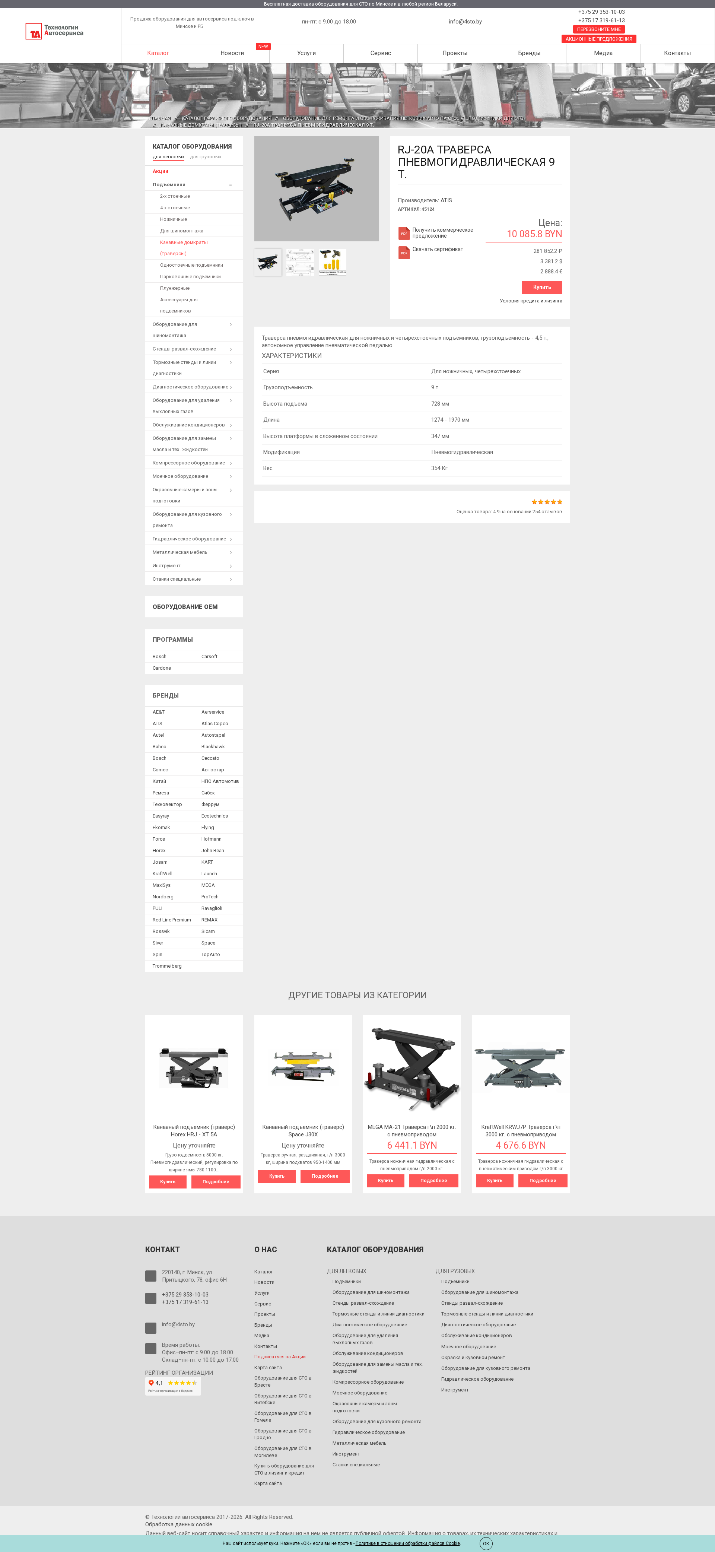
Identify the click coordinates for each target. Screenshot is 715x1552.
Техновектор (167, 804)
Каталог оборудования (192, 146)
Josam (160, 862)
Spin (157, 954)
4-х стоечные (175, 207)
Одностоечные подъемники (191, 265)
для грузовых (205, 156)
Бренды (529, 53)
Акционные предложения (599, 39)
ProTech (210, 896)
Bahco (159, 746)
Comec (160, 769)
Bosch (159, 656)
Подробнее (216, 1181)
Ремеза (161, 793)
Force (159, 839)
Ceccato (210, 758)
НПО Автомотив (220, 781)
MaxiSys (162, 885)
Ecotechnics (214, 816)
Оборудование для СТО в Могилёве (283, 1451)
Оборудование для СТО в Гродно (283, 1434)
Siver (158, 943)
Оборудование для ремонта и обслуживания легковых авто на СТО (370, 118)
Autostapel (213, 735)
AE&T (159, 712)
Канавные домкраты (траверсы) (201, 125)
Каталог (158, 53)
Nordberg (163, 896)
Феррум (210, 804)
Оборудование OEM (185, 606)
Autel (158, 735)
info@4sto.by (465, 21)
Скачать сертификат (438, 249)
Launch (209, 873)
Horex (159, 850)
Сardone (162, 668)
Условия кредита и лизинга (531, 301)
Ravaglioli (211, 908)
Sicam (208, 931)
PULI (157, 908)
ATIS (446, 200)
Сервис (381, 53)
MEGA (208, 885)
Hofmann (211, 839)
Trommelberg (167, 966)
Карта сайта (268, 1367)
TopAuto (210, 954)
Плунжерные (175, 288)
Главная (160, 118)
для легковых (168, 156)
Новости (232, 53)
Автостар (212, 769)
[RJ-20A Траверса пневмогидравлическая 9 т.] (316, 188)
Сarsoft (209, 656)
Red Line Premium (172, 920)
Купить (542, 287)
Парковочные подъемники (190, 276)
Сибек (208, 793)
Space (208, 943)
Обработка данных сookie (178, 1524)
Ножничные (173, 219)
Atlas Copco (214, 723)
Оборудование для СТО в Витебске (283, 1399)
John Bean (212, 850)
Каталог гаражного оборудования (226, 118)
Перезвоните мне (599, 29)
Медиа (603, 53)
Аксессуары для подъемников (179, 305)
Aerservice (212, 712)
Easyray (161, 816)
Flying (207, 827)
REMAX (209, 920)
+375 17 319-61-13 (601, 20)
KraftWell (162, 873)
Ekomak (161, 827)
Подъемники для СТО (496, 118)
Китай (159, 781)
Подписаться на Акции (280, 1356)
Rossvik (161, 931)
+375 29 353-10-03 (601, 12)
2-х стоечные (175, 196)
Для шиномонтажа (181, 231)
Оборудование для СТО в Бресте (283, 1381)
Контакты (677, 53)
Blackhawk (213, 746)
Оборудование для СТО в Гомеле (283, 1416)
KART (207, 862)
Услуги (306, 53)
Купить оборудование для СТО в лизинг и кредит (284, 1469)
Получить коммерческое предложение (443, 233)
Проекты (455, 53)
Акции (160, 171)
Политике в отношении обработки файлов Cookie (408, 1543)
